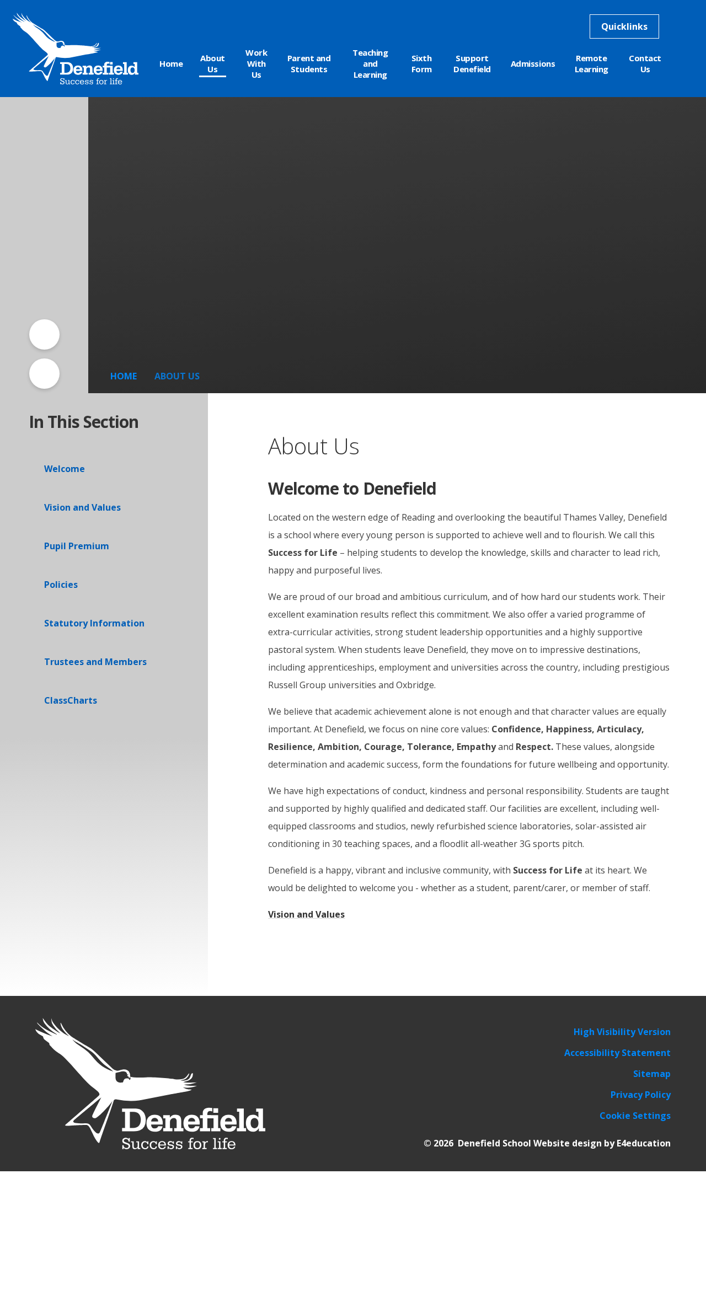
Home (123, 376)
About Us (177, 376)
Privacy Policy (641, 1095)
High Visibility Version (622, 1032)
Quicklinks (624, 26)
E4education (644, 1143)
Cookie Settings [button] (635, 1116)
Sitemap (652, 1074)
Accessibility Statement (617, 1053)
